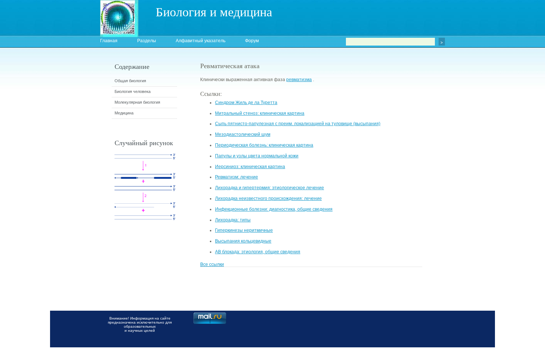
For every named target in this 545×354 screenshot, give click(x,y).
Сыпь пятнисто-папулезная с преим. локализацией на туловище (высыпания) (297, 123)
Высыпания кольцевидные (243, 241)
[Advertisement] (463, 194)
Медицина (124, 113)
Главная (109, 40)
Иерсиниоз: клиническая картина (250, 166)
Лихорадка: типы (233, 220)
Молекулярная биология (137, 102)
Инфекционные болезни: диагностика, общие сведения (274, 209)
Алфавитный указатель (200, 40)
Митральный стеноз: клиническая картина (259, 113)
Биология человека (133, 91)
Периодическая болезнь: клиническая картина (264, 145)
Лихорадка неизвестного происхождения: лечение (268, 198)
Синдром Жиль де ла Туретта (246, 102)
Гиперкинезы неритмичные (244, 230)
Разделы (146, 40)
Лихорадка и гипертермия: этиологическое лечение (269, 187)
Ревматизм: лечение (236, 177)
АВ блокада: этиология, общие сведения (257, 251)
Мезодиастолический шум (242, 134)
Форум (252, 40)
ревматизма (299, 79)
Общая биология (130, 81)
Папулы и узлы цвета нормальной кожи (256, 155)
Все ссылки (212, 264)
